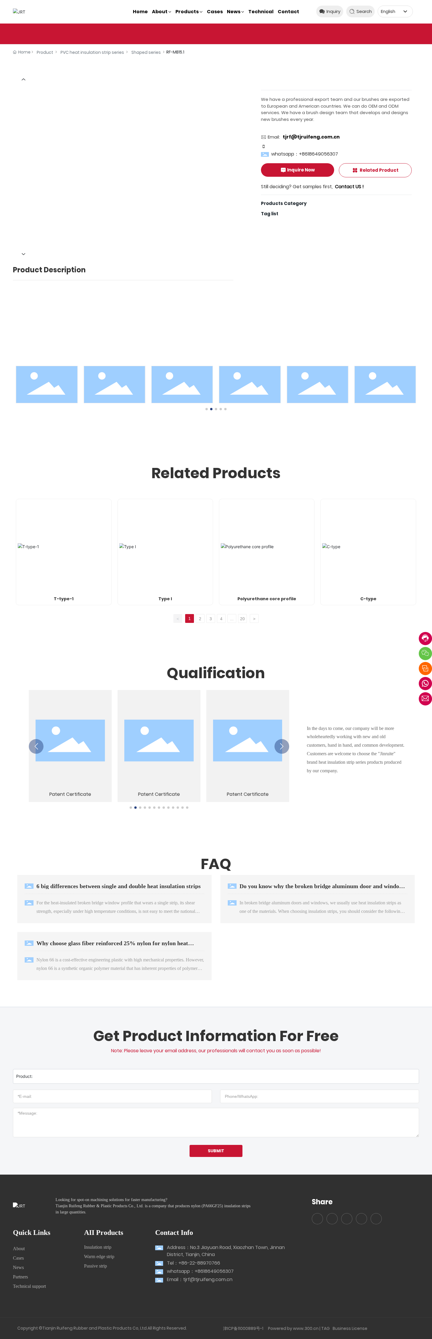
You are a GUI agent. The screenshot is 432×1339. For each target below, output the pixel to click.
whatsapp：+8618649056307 (304, 154)
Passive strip (95, 1265)
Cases (18, 1257)
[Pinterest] (376, 1218)
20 (242, 618)
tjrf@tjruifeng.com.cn (311, 137)
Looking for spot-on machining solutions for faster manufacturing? (111, 1200)
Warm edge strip (99, 1256)
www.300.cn (306, 1328)
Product (45, 52)
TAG (325, 1328)
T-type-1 (63, 599)
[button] (206, 409)
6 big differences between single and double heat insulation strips (118, 886)
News (18, 1267)
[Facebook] (317, 1218)
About (19, 1248)
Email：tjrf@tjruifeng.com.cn (199, 1279)
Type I (165, 599)
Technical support (29, 1286)
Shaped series (146, 52)
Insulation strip (97, 1247)
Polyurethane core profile (266, 599)
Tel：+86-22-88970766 (193, 1263)
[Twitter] (346, 1218)
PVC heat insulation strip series (92, 52)
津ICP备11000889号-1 (243, 1328)
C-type (368, 599)
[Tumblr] (361, 1218)
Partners (20, 1276)
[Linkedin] (332, 1218)
